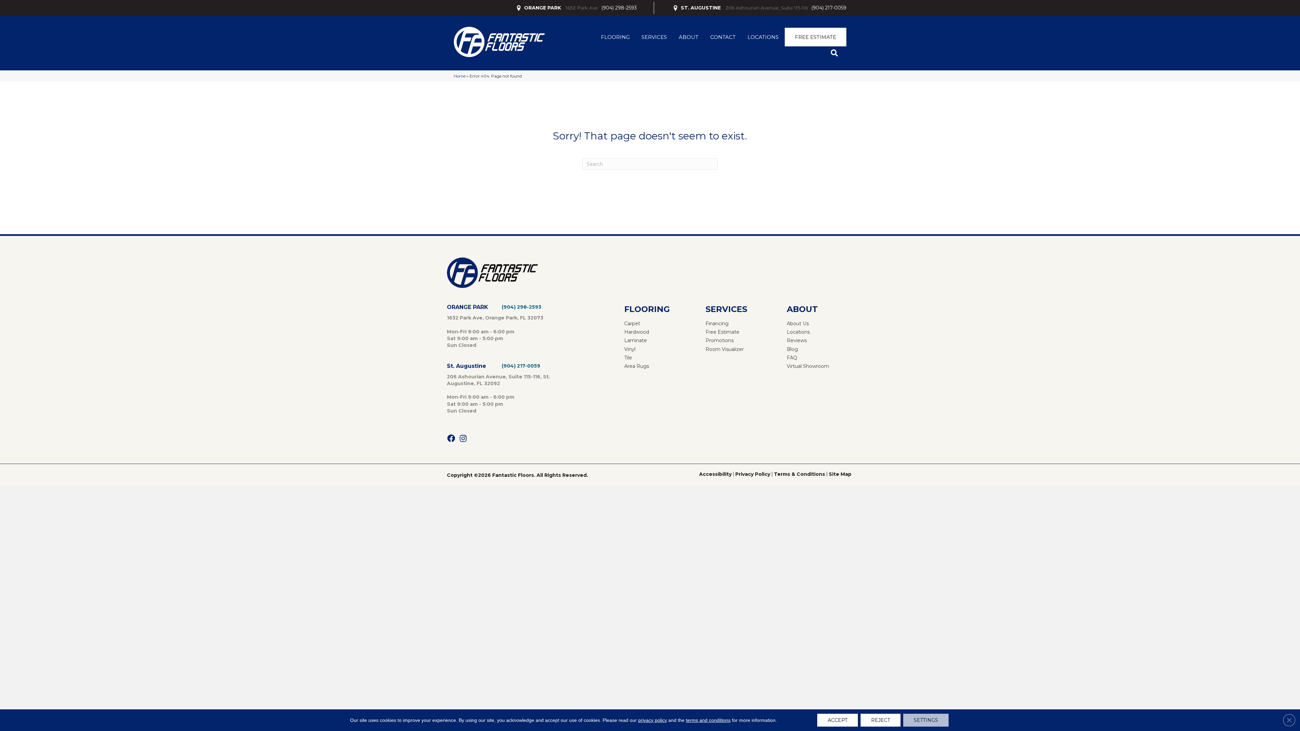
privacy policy (652, 720)
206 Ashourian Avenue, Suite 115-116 (766, 8)
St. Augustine (466, 366)
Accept (837, 720)
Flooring (615, 37)
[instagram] (463, 439)
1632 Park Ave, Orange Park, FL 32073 (495, 318)
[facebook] (451, 439)
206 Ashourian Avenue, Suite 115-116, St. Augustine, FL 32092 (498, 380)
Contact (723, 37)
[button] (835, 53)
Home (459, 76)
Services (654, 37)
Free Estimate (815, 37)
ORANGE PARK (542, 8)
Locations (763, 37)
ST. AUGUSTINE (701, 8)
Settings (926, 720)
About (688, 37)
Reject (880, 720)
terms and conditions (708, 720)
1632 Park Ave (582, 8)
